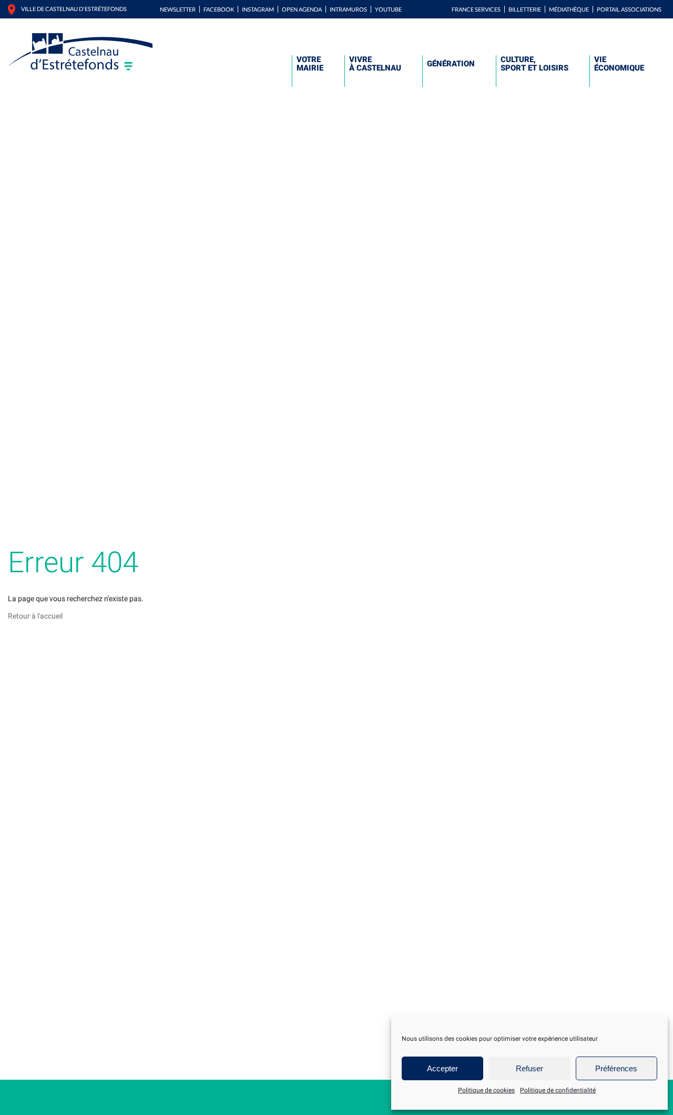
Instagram (258, 9)
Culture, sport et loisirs (534, 64)
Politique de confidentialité (558, 1090)
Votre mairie (310, 64)
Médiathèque (569, 9)
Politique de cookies (486, 1090)
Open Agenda (302, 9)
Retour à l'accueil (35, 616)
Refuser (529, 1068)
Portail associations (629, 9)
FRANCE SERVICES (476, 9)
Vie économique (619, 64)
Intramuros (348, 9)
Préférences (616, 1068)
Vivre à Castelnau (375, 64)
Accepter (442, 1068)
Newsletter (178, 9)
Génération (451, 63)
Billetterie (524, 9)
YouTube (388, 9)
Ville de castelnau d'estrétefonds (74, 8)
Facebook (218, 9)
